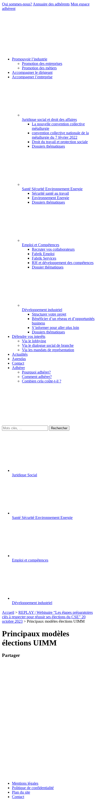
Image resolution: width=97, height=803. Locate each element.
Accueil (8, 612)
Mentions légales (25, 783)
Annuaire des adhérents (51, 4)
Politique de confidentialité (33, 788)
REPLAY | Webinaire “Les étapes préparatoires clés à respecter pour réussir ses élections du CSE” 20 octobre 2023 (47, 616)
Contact (18, 797)
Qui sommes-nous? (17, 4)
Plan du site (21, 792)
